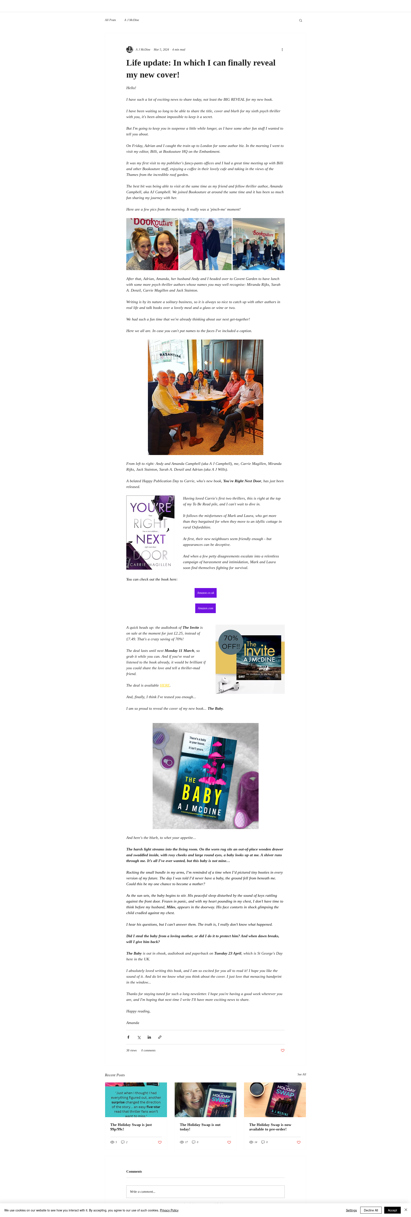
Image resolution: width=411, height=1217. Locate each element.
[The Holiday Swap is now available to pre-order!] (275, 1099)
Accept (392, 1210)
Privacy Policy (169, 1210)
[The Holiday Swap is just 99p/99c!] (136, 1099)
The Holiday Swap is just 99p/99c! (131, 1127)
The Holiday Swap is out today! (200, 1127)
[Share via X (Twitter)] (139, 1037)
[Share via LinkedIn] (149, 1037)
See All (302, 1074)
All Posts (110, 20)
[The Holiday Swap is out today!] (206, 1099)
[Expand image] (152, 244)
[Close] (405, 1210)
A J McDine (131, 20)
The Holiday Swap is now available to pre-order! (270, 1127)
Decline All (371, 1210)
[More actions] (282, 49)
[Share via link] (160, 1037)
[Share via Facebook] (128, 1037)
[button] (301, 20)
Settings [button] (351, 1210)
